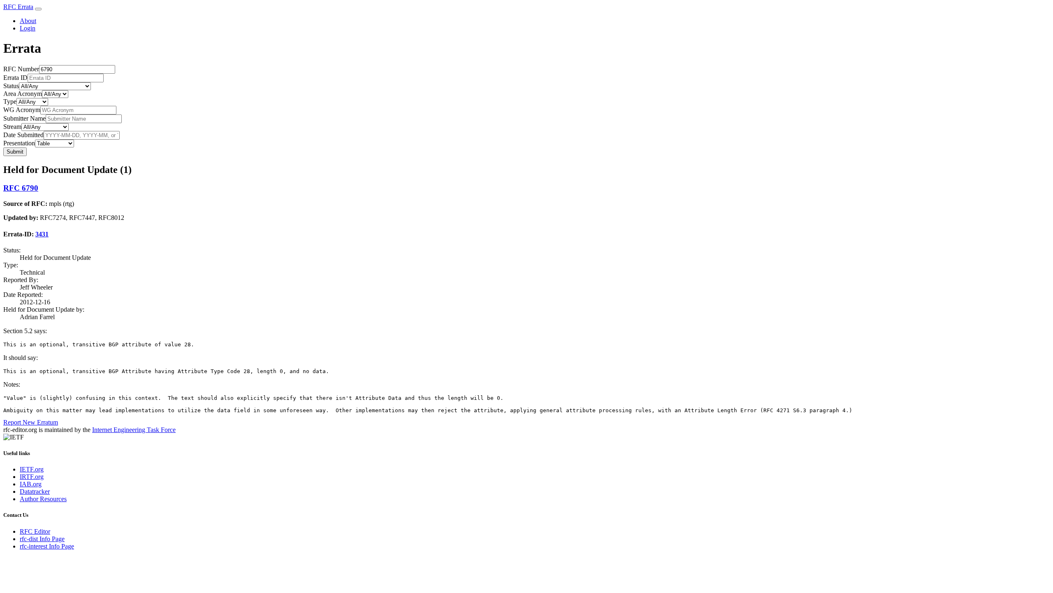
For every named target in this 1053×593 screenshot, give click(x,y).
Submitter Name (24, 118)
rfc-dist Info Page (42, 538)
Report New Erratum (30, 422)
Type (9, 101)
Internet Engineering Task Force (134, 429)
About (28, 20)
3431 (42, 234)
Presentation (19, 143)
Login (27, 28)
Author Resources (43, 498)
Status (11, 85)
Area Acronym (22, 93)
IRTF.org (32, 476)
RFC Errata (18, 6)
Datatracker (35, 491)
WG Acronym (21, 109)
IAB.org (31, 484)
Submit (15, 152)
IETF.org (32, 469)
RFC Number (21, 68)
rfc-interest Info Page (47, 546)
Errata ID (15, 77)
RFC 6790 (20, 188)
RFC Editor (35, 531)
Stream (12, 126)
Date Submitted (23, 134)
